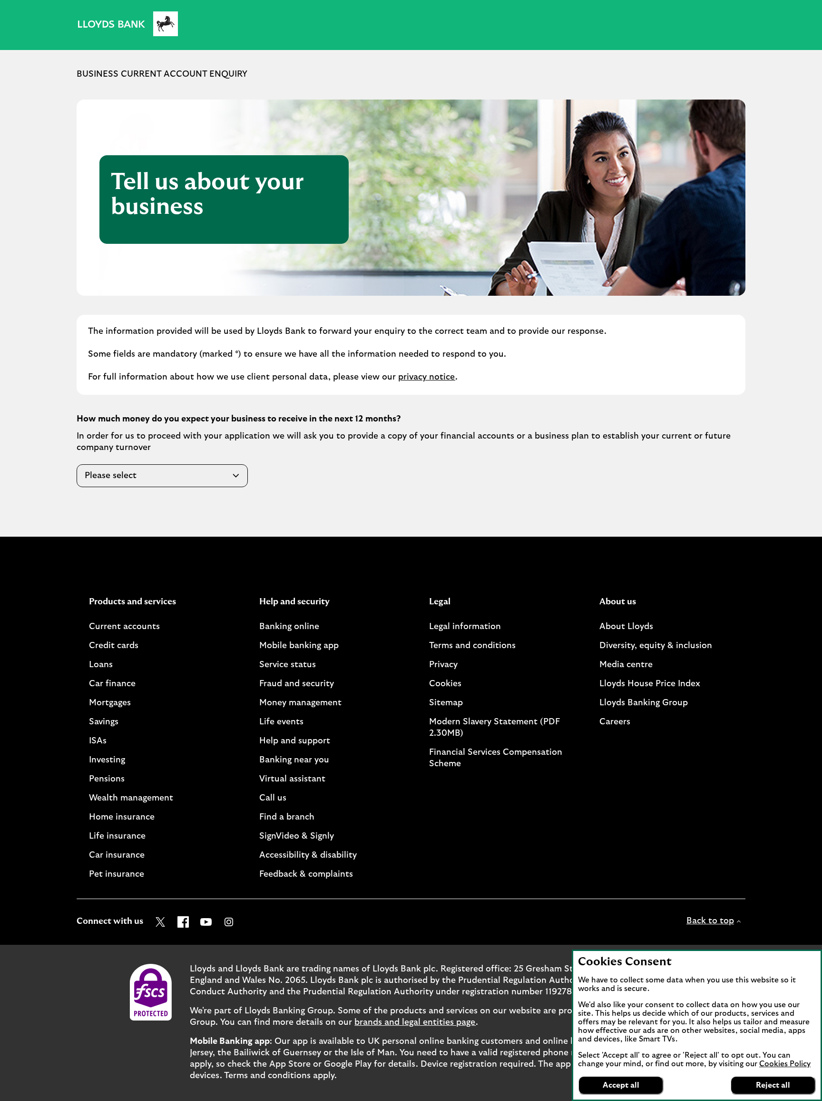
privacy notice (426, 377)
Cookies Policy (785, 1064)
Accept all (621, 1085)
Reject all (773, 1085)
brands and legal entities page (415, 1022)
